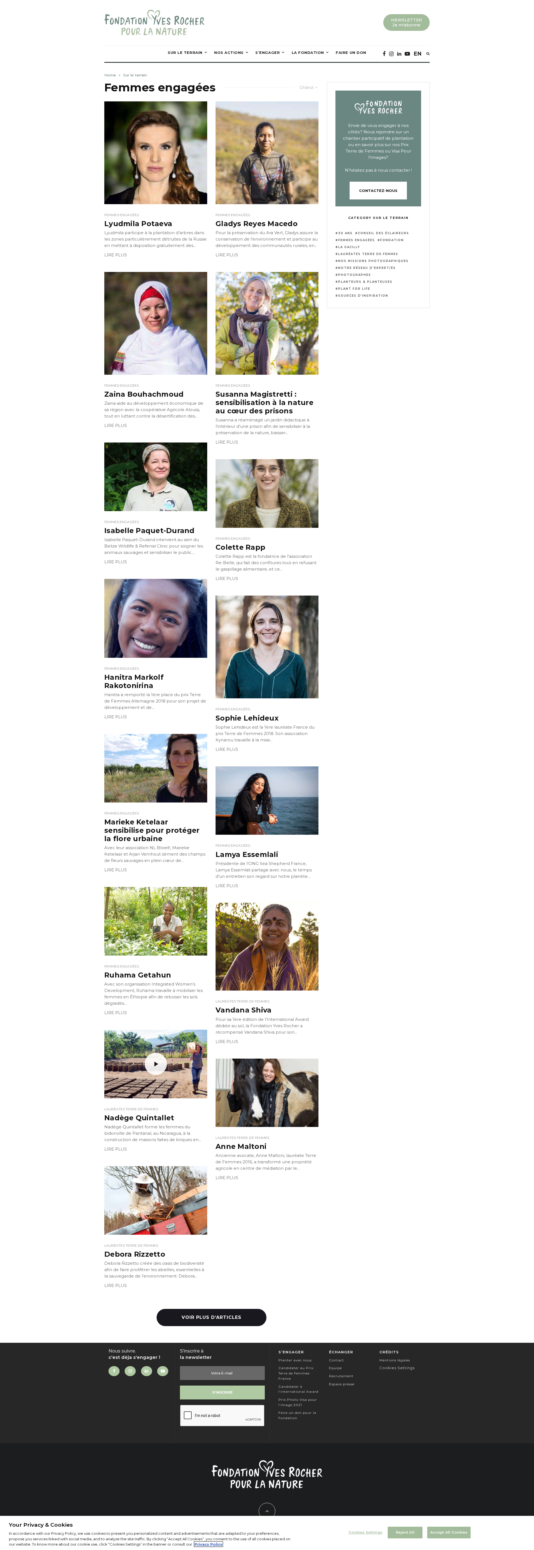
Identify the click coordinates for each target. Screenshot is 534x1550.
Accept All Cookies (449, 1532)
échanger (341, 1352)
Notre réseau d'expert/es (367, 268)
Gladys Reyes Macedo (257, 223)
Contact (336, 1360)
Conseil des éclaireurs (383, 233)
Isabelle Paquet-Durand (149, 530)
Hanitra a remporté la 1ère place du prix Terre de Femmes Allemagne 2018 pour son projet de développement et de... (155, 701)
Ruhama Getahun (137, 975)
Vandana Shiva (243, 1010)
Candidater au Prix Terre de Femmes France (295, 1373)
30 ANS (345, 233)
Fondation (392, 240)
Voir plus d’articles (211, 1317)
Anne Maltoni (241, 1146)
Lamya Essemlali (247, 854)
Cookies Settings (365, 1532)
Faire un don (351, 52)
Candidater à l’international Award (298, 1389)
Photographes (354, 275)
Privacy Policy (208, 1544)
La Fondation (308, 52)
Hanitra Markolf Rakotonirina (134, 681)
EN (418, 54)
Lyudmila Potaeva (138, 223)
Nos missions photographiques (373, 261)
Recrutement (341, 1376)
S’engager (267, 52)
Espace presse (341, 1384)
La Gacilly (349, 247)
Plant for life (354, 289)
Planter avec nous (295, 1360)
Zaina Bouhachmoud (144, 394)
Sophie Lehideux (247, 718)
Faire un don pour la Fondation (297, 1415)
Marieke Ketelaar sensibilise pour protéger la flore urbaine (152, 830)
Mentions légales (394, 1360)
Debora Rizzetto (134, 1254)
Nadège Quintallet (139, 1118)
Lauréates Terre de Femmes (242, 1001)
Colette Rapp (240, 547)
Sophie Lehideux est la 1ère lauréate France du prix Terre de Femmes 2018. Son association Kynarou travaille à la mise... (265, 733)
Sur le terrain (185, 52)
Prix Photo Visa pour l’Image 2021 (297, 1402)
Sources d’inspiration (363, 296)
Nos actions (229, 52)
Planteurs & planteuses (365, 282)
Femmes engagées (121, 215)
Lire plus (115, 255)
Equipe (335, 1368)
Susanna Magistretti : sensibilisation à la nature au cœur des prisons (264, 402)
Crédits (389, 1352)
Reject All (405, 1532)
